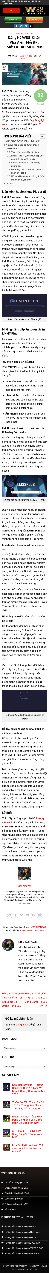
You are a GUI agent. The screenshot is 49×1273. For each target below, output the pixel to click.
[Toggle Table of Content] (41, 136)
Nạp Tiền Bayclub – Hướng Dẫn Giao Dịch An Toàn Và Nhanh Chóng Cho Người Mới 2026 (28, 1089)
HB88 (24, 1266)
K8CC (43, 1266)
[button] (11, 10)
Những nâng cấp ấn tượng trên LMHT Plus (22, 147)
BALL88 (15, 1269)
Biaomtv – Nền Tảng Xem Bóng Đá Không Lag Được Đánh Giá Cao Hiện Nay (27, 1119)
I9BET (36, 1266)
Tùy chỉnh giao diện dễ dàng (25, 152)
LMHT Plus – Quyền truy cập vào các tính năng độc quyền (27, 157)
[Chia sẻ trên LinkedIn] (39, 915)
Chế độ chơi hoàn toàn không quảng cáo (25, 164)
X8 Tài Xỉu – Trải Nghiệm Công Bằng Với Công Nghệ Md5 (27, 1134)
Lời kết (9, 183)
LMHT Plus (38, 930)
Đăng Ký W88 (26, 930)
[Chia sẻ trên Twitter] (21, 915)
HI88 (31, 1266)
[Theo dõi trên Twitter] (26, 26)
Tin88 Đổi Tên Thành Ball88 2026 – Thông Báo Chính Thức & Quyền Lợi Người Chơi (29, 1105)
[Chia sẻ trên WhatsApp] (10, 915)
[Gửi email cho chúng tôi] (31, 26)
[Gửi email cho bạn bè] (27, 915)
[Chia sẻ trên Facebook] (15, 915)
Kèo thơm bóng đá (28, 1269)
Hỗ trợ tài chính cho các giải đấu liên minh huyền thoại (27, 178)
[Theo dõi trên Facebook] (16, 26)
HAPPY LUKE (15, 1266)
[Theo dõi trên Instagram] (21, 26)
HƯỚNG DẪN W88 (24, 33)
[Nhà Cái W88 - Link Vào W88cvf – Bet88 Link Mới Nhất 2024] (34, 10)
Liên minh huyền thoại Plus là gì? (23, 140)
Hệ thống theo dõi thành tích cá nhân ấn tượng (27, 171)
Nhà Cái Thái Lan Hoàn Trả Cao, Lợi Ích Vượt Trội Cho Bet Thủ (27, 1148)
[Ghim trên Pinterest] (33, 915)
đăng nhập (22, 1024)
